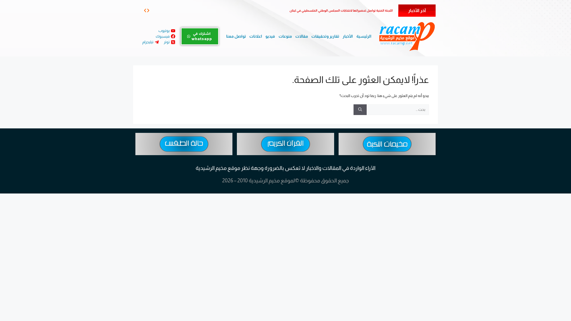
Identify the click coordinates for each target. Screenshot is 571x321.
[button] (145, 10)
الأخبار (348, 36)
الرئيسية (363, 36)
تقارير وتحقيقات (325, 36)
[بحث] (360, 109)
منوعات (285, 36)
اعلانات (255, 36)
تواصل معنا (236, 36)
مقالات (301, 36)
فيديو (270, 36)
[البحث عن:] (398, 109)
